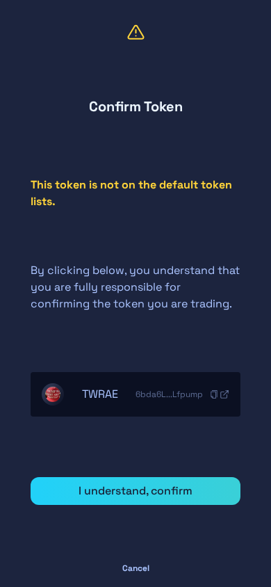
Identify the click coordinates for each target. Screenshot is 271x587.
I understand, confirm (135, 490)
